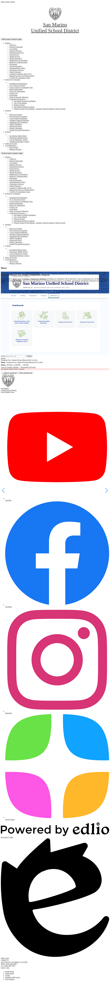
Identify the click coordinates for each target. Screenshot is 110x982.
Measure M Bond (15, 149)
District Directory (15, 72)
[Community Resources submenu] (26, 99)
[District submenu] (11, 43)
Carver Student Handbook (18, 118)
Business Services (15, 51)
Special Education (15, 66)
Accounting (13, 49)
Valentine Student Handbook (19, 120)
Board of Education (16, 47)
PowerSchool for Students (18, 116)
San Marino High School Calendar (12, 369)
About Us (12, 45)
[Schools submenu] (6, 134)
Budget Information (16, 89)
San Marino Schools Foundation (25, 101)
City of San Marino (20, 103)
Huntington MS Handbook (18, 122)
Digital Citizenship (15, 128)
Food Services (14, 55)
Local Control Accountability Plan (21, 87)
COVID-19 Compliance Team (19, 78)
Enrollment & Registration (18, 84)
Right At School (19, 105)
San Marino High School (17, 136)
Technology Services (16, 70)
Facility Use (13, 93)
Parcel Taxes (13, 147)
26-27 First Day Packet (17, 85)
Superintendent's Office (17, 68)
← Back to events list (9, 373)
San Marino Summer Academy (24, 107)
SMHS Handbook (15, 124)
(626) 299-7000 (11, 964)
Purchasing (13, 64)
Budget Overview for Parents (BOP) (21, 76)
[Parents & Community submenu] (6, 82)
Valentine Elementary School (19, 142)
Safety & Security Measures (18, 97)
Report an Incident (15, 115)
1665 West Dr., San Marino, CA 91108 (14, 962)
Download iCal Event (28, 367)
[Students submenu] (6, 113)
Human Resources (15, 58)
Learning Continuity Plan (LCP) (20, 74)
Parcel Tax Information (17, 91)
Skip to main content (8, 2)
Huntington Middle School (18, 138)
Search (3, 356)
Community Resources (17, 99)
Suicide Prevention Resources (19, 130)
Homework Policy (15, 126)
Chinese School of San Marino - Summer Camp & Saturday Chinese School (39, 109)
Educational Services (16, 53)
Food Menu (13, 95)
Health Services (14, 56)
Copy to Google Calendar (9, 367)
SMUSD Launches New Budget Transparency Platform (25, 275)
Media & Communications (18, 62)
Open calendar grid (25, 373)
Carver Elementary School (18, 140)
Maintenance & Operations (18, 60)
